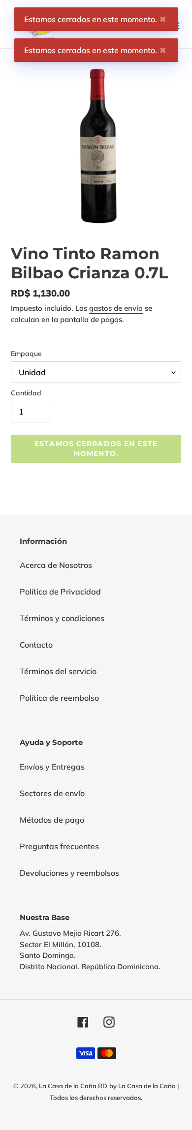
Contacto (36, 645)
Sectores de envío (52, 793)
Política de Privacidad (60, 591)
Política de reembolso (59, 698)
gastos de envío (116, 308)
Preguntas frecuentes (59, 846)
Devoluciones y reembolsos (69, 873)
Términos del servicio (58, 671)
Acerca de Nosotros (56, 565)
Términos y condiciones (62, 618)
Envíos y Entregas (52, 767)
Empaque (26, 353)
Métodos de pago (52, 820)
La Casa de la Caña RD (73, 1086)
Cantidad (26, 392)
